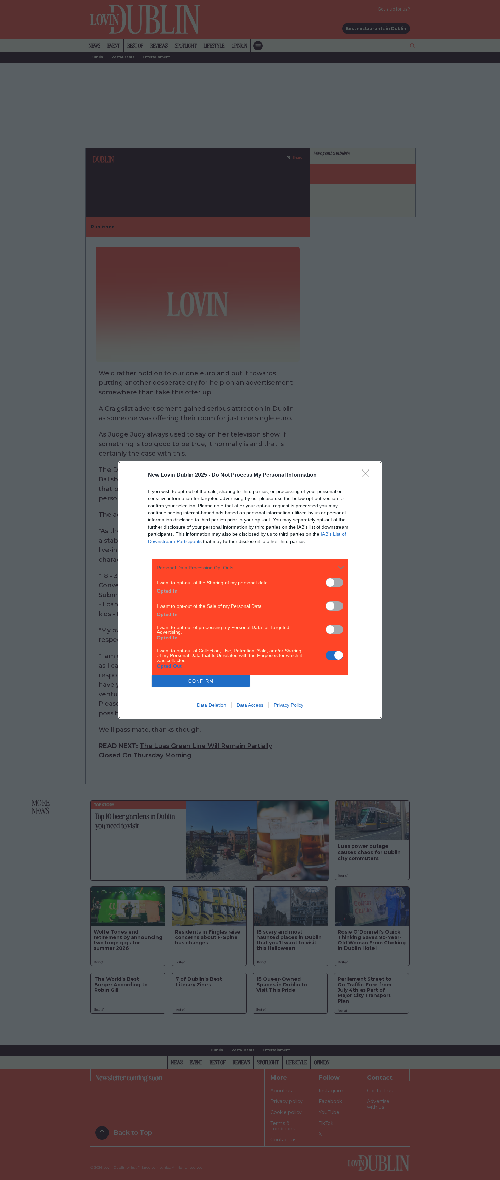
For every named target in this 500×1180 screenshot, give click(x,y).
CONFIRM (201, 681)
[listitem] (250, 567)
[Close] (367, 475)
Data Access (250, 705)
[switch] (334, 582)
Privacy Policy (288, 705)
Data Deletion (211, 705)
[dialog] (250, 590)
